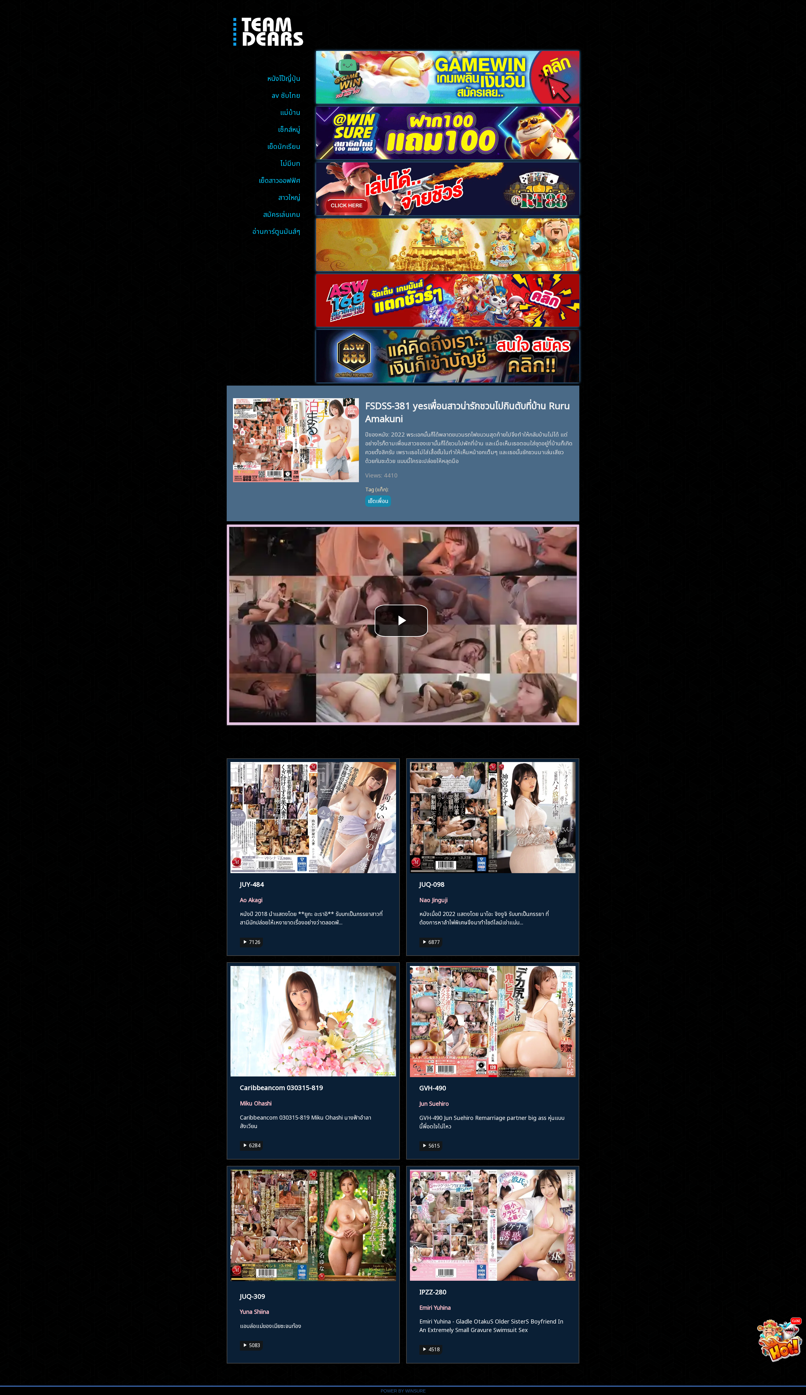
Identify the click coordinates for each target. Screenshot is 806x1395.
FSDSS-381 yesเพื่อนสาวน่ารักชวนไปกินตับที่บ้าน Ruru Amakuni (467, 411)
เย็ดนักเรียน (283, 145)
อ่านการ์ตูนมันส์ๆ (276, 230)
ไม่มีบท (290, 162)
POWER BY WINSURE (403, 1391)
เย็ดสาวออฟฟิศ (279, 179)
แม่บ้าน (290, 111)
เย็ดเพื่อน (378, 500)
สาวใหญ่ (289, 196)
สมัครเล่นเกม (281, 213)
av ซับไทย (286, 94)
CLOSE (796, 1320)
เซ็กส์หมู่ (289, 128)
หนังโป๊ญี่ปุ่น (283, 77)
